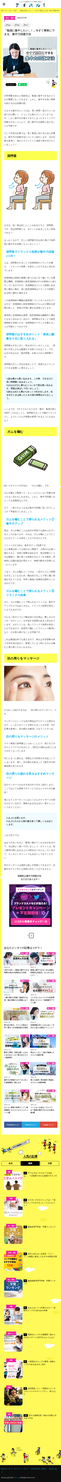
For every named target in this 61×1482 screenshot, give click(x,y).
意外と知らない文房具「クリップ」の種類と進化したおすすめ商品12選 (40, 1255)
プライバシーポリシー (23, 1469)
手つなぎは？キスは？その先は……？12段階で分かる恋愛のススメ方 (40, 1174)
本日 (11, 1163)
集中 (27, 25)
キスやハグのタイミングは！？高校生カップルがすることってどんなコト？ (39, 1202)
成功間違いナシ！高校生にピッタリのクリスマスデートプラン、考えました (40, 1391)
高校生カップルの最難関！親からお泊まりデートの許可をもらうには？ (39, 1335)
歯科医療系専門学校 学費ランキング (39, 1282)
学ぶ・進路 (11, 1225)
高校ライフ (11, 1203)
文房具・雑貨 (11, 1252)
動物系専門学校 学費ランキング (40, 1227)
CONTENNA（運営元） (40, 1469)
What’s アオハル (7, 1469)
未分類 (11, 1365)
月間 (50, 1163)
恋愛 (9, 1172)
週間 (30, 1163)
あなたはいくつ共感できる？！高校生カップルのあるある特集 (39, 1309)
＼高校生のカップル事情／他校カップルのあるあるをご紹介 (39, 1362)
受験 (18, 25)
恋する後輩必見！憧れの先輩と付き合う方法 (40, 1416)
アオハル (16, 1477)
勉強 (9, 25)
